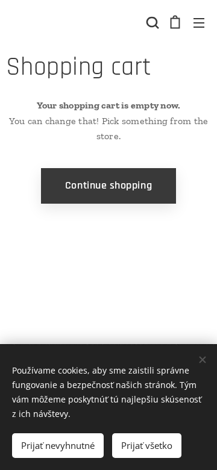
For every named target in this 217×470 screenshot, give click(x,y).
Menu (199, 22)
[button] (151, 22)
